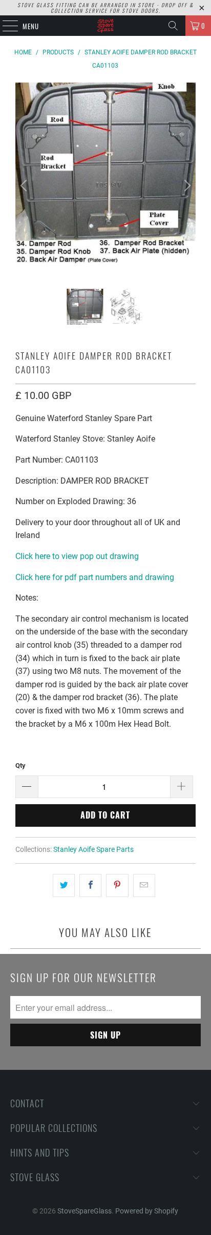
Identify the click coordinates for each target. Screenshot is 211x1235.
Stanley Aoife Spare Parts (93, 849)
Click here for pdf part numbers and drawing (94, 577)
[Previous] (25, 185)
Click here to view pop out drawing (77, 556)
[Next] (186, 185)
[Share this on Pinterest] (117, 886)
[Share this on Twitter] (64, 886)
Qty (20, 765)
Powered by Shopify (146, 1211)
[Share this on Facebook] (90, 886)
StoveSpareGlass (84, 1211)
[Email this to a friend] (144, 886)
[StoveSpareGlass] (105, 25)
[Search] (173, 25)
